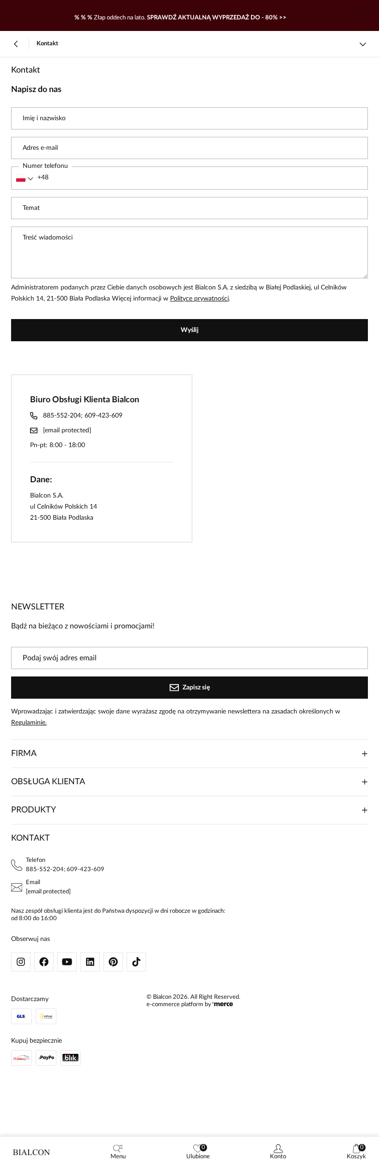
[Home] (31, 1152)
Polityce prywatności (199, 298)
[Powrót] (16, 43)
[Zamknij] (362, 15)
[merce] (223, 1005)
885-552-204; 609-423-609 (82, 415)
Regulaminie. (29, 722)
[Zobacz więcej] (363, 43)
